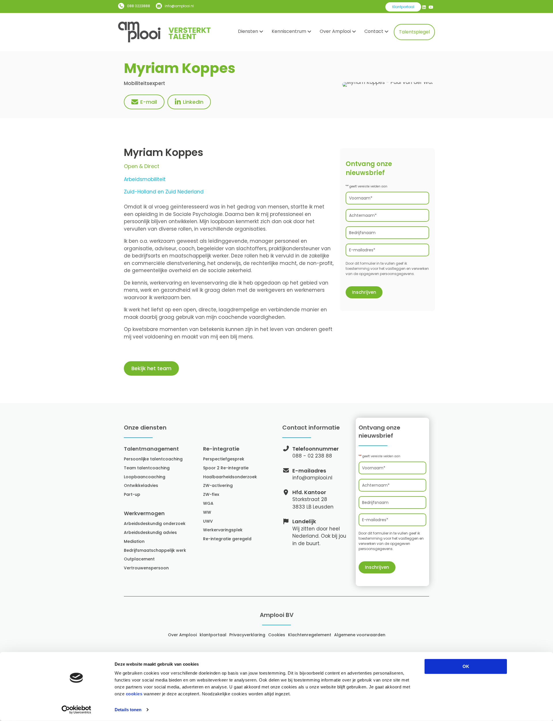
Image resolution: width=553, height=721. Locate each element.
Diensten (248, 31)
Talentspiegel (414, 32)
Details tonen (128, 709)
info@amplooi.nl (179, 5)
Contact (373, 31)
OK (466, 666)
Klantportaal (403, 6)
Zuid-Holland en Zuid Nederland (164, 191)
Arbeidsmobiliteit (145, 179)
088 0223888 (138, 5)
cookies (134, 693)
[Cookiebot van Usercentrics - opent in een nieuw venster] (76, 709)
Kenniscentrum (289, 31)
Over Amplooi (335, 31)
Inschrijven (364, 292)
